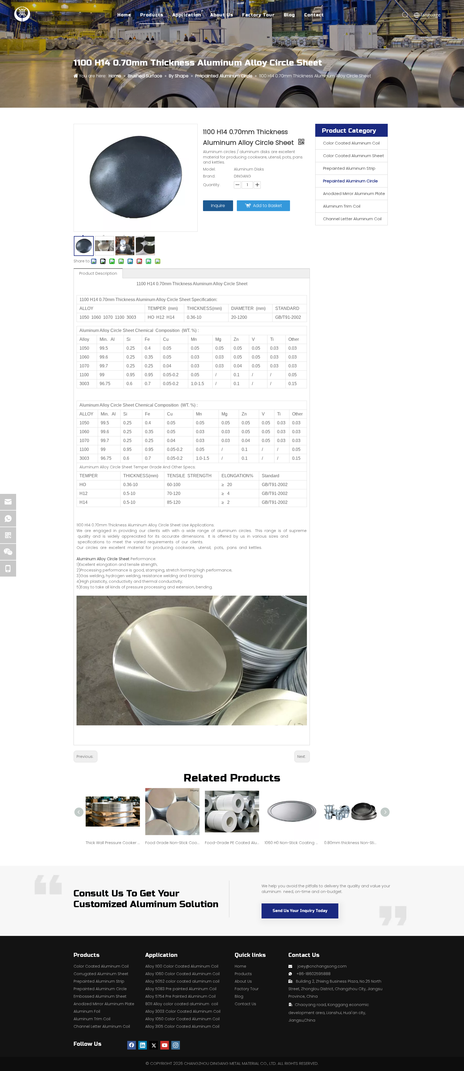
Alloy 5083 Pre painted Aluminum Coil (180, 989)
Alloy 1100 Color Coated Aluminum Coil (181, 966)
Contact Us (245, 1004)
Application (186, 14)
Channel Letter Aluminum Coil (352, 219)
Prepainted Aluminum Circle (350, 181)
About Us (221, 14)
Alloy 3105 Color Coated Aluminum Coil (182, 1026)
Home (124, 14)
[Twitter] (153, 1045)
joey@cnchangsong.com (322, 966)
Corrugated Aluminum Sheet (101, 973)
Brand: (209, 176)
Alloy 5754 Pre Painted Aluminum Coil (180, 996)
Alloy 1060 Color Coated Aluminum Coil (182, 973)
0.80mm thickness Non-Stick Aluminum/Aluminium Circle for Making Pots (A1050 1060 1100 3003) (351, 842)
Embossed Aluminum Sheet (100, 996)
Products (151, 14)
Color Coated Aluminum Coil (351, 143)
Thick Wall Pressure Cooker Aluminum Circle (113, 842)
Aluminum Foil (87, 1011)
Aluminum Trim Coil (341, 206)
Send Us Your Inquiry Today (300, 911)
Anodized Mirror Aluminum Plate (354, 193)
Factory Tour (258, 14)
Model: (209, 169)
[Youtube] (164, 1045)
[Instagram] (175, 1045)
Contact (314, 14)
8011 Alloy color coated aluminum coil (181, 1004)
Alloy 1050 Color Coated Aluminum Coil (182, 1019)
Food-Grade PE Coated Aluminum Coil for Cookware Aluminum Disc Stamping (232, 842)
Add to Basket (267, 205)
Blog (289, 14)
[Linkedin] (142, 1045)
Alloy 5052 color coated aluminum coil (182, 981)
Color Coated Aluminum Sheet (353, 155)
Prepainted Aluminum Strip (349, 168)
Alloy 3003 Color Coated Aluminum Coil (182, 1011)
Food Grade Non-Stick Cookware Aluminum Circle (172, 842)
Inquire (218, 205)
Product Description (98, 273)
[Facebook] (131, 1045)
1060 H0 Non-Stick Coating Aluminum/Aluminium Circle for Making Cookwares (291, 842)
